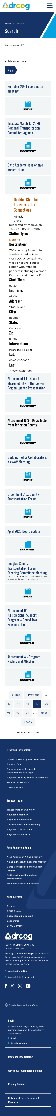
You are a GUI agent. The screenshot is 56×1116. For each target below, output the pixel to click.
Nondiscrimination (17, 971)
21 (9, 713)
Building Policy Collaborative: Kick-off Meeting (27, 459)
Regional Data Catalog (20, 1057)
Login (14, 1038)
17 (19, 704)
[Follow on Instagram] (20, 987)
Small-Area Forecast (18, 782)
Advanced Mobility (17, 814)
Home (8, 23)
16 (10, 704)
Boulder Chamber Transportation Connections (26, 204)
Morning (14, 239)
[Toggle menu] (50, 5)
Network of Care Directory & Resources (23, 1100)
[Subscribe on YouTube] (28, 987)
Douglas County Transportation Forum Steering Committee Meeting (27, 568)
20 (48, 704)
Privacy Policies (17, 1084)
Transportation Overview (21, 809)
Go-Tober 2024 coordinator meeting (25, 89)
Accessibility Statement (20, 977)
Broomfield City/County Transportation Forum (23, 496)
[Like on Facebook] (6, 987)
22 (19, 713)
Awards (11, 906)
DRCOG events (15, 925)
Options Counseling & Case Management (22, 877)
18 (29, 704)
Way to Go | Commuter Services (25, 1070)
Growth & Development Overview (26, 759)
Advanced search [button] (18, 61)
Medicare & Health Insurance (23, 883)
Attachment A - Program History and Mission (23, 659)
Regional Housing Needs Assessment (27, 777)
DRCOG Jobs (14, 911)
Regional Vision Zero (18, 834)
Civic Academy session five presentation (25, 167)
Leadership (13, 920)
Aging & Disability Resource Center (26, 861)
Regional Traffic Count (19, 829)
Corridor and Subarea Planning (23, 824)
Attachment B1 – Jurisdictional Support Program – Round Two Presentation (22, 617)
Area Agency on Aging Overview (25, 856)
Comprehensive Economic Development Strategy (21, 771)
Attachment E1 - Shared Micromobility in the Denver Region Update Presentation (26, 383)
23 (29, 713)
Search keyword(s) (14, 45)
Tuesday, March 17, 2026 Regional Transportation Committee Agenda (23, 128)
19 (38, 705)
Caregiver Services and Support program (24, 868)
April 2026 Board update (23, 531)
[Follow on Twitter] (12, 987)
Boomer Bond (14, 764)
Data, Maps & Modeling (20, 916)
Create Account (19, 1043)
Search (20, 23)
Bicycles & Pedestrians (19, 819)
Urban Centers (15, 787)
